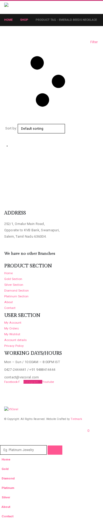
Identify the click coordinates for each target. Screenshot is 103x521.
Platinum (8, 488)
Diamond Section (16, 290)
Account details (15, 340)
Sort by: (11, 128)
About (8, 302)
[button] (46, 7)
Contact (10, 308)
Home (8, 273)
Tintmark (76, 419)
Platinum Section (16, 296)
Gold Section (13, 279)
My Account (12, 322)
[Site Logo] (15, 7)
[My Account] (85, 7)
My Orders (11, 328)
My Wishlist (12, 334)
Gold (5, 469)
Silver (6, 497)
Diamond (8, 478)
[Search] (55, 450)
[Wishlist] (94, 7)
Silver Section (13, 285)
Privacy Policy (14, 346)
